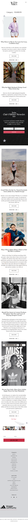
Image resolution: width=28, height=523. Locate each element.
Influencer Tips (14, 462)
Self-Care (14, 467)
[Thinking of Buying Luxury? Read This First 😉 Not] (12, 428)
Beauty (14, 454)
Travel (14, 469)
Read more (14, 56)
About (14, 482)
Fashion (14, 457)
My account (14, 477)
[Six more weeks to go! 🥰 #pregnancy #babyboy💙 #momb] (19, 428)
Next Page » (14, 419)
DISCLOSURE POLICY (14, 490)
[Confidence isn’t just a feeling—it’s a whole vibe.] (8, 428)
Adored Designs (14, 521)
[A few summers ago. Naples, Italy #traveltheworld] (5, 428)
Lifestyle (14, 464)
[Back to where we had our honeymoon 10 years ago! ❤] (16, 428)
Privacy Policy (14, 488)
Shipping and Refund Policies (14, 480)
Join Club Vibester (14, 485)
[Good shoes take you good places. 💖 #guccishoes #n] (23, 428)
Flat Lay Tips (14, 459)
